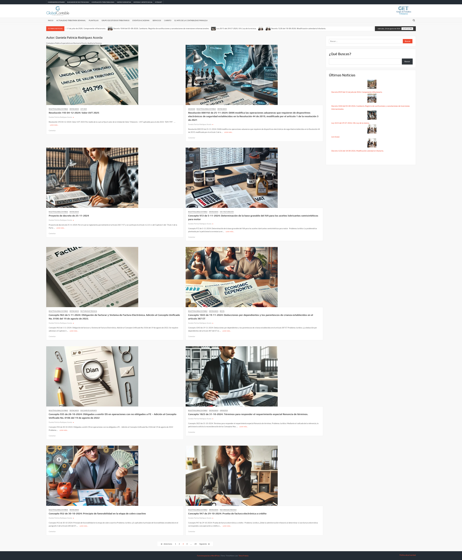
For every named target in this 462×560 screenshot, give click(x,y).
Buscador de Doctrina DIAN (78, 2)
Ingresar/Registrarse (56, 2)
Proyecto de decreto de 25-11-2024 (69, 215)
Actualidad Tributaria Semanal (71, 20)
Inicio (50, 20)
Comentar (52, 130)
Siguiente (203, 544)
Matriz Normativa (124, 2)
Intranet (158, 2)
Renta (222, 311)
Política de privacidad (408, 555)
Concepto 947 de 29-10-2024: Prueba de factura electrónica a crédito (227, 513)
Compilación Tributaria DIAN (103, 2)
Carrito (167, 20)
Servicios (157, 20)
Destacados (74, 109)
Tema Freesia (243, 556)
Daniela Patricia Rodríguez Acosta (60, 117)
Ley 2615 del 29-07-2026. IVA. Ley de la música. (236, 28)
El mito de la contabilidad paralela (191, 20)
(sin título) (335, 137)
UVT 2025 (83, 109)
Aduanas (191, 109)
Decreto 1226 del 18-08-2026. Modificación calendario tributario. (298, 28)
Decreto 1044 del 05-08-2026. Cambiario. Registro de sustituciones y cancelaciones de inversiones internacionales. (161, 28)
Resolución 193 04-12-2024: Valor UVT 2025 (74, 112)
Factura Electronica (88, 311)
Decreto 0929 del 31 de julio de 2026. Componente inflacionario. (79, 28)
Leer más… (54, 125)
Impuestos (224, 410)
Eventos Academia (140, 20)
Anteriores (168, 544)
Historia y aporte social (142, 2)
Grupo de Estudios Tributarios (115, 20)
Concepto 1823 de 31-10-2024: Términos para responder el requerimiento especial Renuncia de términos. (248, 414)
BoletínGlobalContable (58, 109)
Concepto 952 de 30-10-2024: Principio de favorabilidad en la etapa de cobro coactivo (97, 513)
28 (195, 544)
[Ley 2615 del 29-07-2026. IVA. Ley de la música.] (213, 28)
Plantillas (93, 20)
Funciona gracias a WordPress (208, 556)
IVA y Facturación (227, 212)
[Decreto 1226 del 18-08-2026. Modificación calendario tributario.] (268, 28)
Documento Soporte (88, 410)
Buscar (407, 61)
